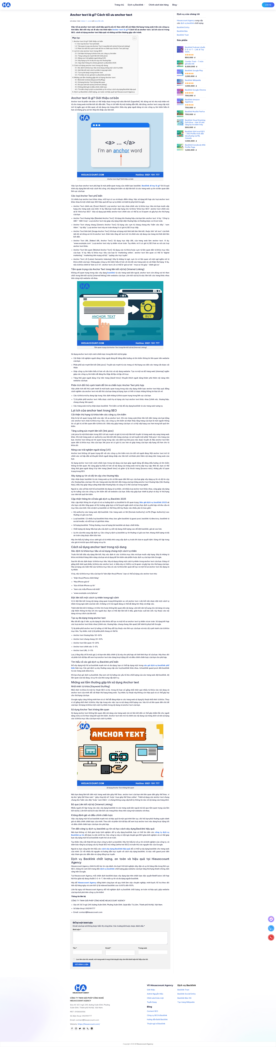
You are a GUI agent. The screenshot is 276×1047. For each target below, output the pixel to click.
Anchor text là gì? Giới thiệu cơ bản (88, 41)
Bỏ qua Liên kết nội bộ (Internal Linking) (92, 85)
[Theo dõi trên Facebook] (72, 1029)
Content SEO (152, 1011)
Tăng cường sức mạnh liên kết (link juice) (92, 56)
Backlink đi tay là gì (151, 186)
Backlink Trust (183, 35)
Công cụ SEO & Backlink (157, 1015)
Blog (174, 5)
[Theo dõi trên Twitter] (80, 1029)
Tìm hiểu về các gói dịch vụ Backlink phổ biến (94, 75)
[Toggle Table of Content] (133, 38)
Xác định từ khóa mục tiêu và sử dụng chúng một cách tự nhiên (100, 68)
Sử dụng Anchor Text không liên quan (91, 82)
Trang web (142, 948)
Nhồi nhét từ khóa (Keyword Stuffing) (91, 80)
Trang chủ (119, 5)
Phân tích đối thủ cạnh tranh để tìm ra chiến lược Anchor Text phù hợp (103, 48)
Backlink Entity (183, 27)
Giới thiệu (151, 990)
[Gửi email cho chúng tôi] (84, 1029)
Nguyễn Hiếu (99, 21)
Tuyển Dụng (152, 1002)
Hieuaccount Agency (186, 20)
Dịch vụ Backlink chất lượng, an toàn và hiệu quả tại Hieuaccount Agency (104, 92)
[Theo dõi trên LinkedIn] (91, 1029)
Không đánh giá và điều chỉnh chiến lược (92, 87)
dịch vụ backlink (187, 23)
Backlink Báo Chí (184, 998)
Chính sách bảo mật (155, 998)
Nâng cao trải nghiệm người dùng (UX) (92, 58)
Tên (75, 948)
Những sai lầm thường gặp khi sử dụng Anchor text (94, 77)
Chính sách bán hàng (159, 5)
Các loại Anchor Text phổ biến (88, 44)
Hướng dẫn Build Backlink (157, 1019)
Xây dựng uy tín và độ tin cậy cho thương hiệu (94, 60)
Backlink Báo (182, 31)
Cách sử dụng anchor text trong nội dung (91, 65)
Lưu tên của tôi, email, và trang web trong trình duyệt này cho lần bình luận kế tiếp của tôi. (112, 959)
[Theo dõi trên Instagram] (76, 1029)
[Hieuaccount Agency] (14, 5)
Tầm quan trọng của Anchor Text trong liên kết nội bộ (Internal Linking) (104, 46)
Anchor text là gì (120, 30)
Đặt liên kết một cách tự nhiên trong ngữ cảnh (94, 70)
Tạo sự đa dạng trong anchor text (90, 73)
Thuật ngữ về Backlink (156, 1024)
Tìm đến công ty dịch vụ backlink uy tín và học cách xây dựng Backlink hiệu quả (107, 89)
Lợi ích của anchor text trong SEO (88, 51)
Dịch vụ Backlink (135, 5)
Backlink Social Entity (186, 994)
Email (108, 948)
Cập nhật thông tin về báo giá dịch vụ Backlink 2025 (97, 63)
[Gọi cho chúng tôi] (88, 1029)
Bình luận (77, 930)
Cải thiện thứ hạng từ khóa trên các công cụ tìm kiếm (97, 53)
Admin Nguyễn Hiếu (155, 994)
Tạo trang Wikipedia (185, 1002)
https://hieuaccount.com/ (89, 1024)
